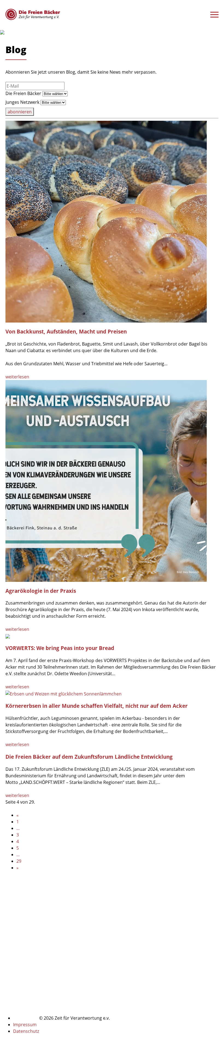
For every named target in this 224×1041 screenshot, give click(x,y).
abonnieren (20, 112)
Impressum (25, 1025)
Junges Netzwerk (22, 102)
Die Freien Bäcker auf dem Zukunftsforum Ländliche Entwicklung (89, 756)
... (18, 828)
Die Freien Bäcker (23, 93)
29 (18, 861)
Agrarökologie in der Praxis (40, 590)
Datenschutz (26, 1031)
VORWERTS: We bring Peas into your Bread (59, 648)
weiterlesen (17, 377)
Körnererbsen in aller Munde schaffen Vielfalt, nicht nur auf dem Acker (96, 705)
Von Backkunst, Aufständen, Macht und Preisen (66, 331)
